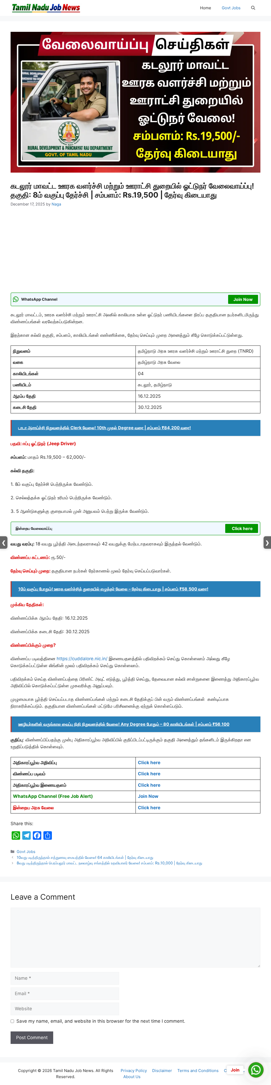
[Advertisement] (135, 253)
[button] (253, 8)
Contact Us (234, 1070)
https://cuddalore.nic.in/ (82, 658)
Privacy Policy (134, 1070)
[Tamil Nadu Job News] (46, 8)
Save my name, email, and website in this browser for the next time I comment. (100, 1021)
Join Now (243, 299)
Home (205, 7)
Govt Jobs (231, 7)
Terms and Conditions (198, 1070)
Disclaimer (162, 1070)
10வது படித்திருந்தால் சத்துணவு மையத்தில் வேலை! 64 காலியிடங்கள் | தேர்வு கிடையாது (85, 857)
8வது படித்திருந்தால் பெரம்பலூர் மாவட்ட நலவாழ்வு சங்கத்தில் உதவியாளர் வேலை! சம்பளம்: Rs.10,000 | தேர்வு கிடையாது (109, 863)
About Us (132, 1076)
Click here (242, 528)
